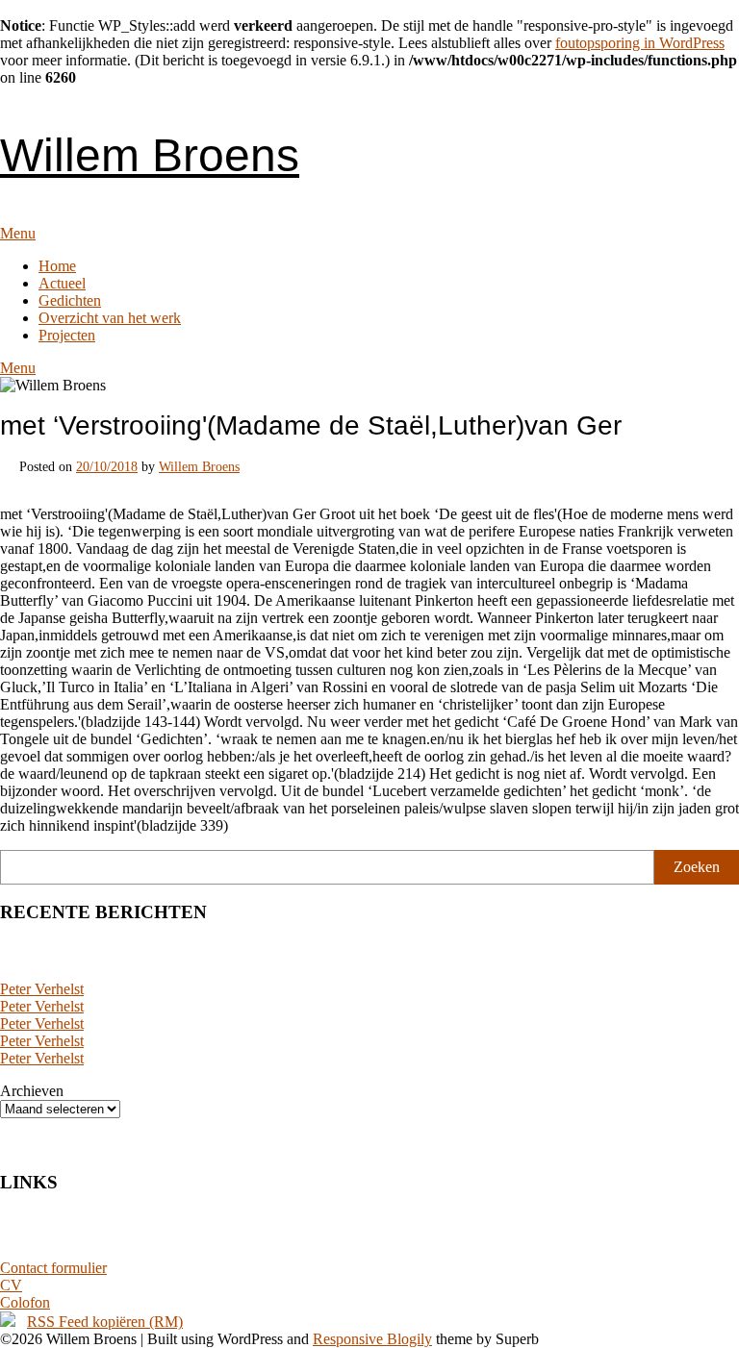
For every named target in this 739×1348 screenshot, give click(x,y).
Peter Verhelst (42, 989)
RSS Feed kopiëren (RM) (105, 1321)
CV (11, 1285)
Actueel (62, 283)
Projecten (66, 335)
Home (57, 266)
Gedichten (69, 300)
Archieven (32, 1091)
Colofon (25, 1302)
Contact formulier (53, 1268)
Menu (18, 233)
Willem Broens (149, 155)
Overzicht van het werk (109, 318)
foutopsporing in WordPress (640, 43)
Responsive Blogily (372, 1339)
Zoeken (697, 867)
